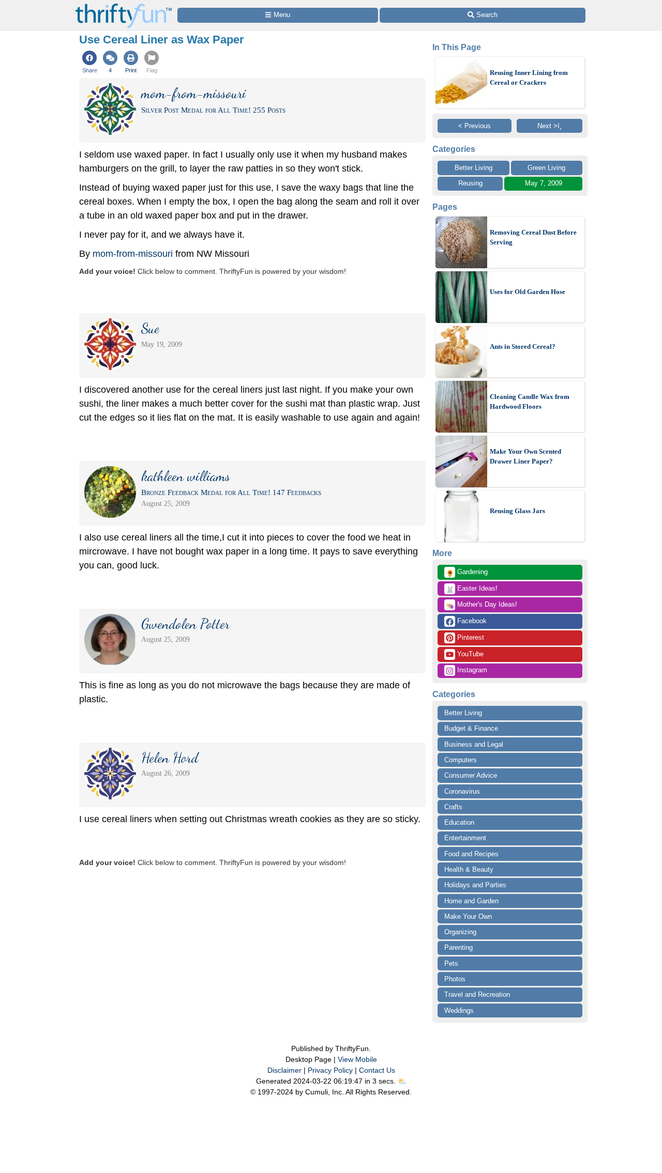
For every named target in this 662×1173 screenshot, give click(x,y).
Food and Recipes (471, 854)
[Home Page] (123, 6)
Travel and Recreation (477, 994)
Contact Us (377, 1070)
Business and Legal (473, 744)
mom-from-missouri (133, 254)
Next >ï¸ (549, 126)
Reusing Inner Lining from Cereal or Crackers (529, 78)
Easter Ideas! (472, 589)
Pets (451, 963)
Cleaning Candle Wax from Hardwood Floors (529, 402)
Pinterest (469, 637)
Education (459, 822)
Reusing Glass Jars (517, 511)
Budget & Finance (471, 728)
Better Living (473, 168)
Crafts (453, 807)
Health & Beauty (468, 869)
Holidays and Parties (475, 885)
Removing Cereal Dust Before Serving (533, 237)
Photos (454, 979)
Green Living (546, 168)
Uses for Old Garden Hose (527, 292)
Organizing (460, 932)
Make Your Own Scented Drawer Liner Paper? (525, 456)
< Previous (474, 126)
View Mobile (357, 1059)
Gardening (467, 572)
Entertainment (465, 838)
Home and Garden (471, 901)
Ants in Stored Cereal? (522, 346)
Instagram (471, 670)
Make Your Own (468, 916)
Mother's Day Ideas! (481, 605)
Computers (460, 760)
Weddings (459, 1010)
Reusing (470, 183)
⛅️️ (402, 1081)
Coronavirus (462, 791)
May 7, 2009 (543, 183)
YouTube (469, 654)
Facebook (471, 621)
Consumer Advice (470, 775)
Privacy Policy (330, 1070)
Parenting (458, 947)
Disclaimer (284, 1070)
